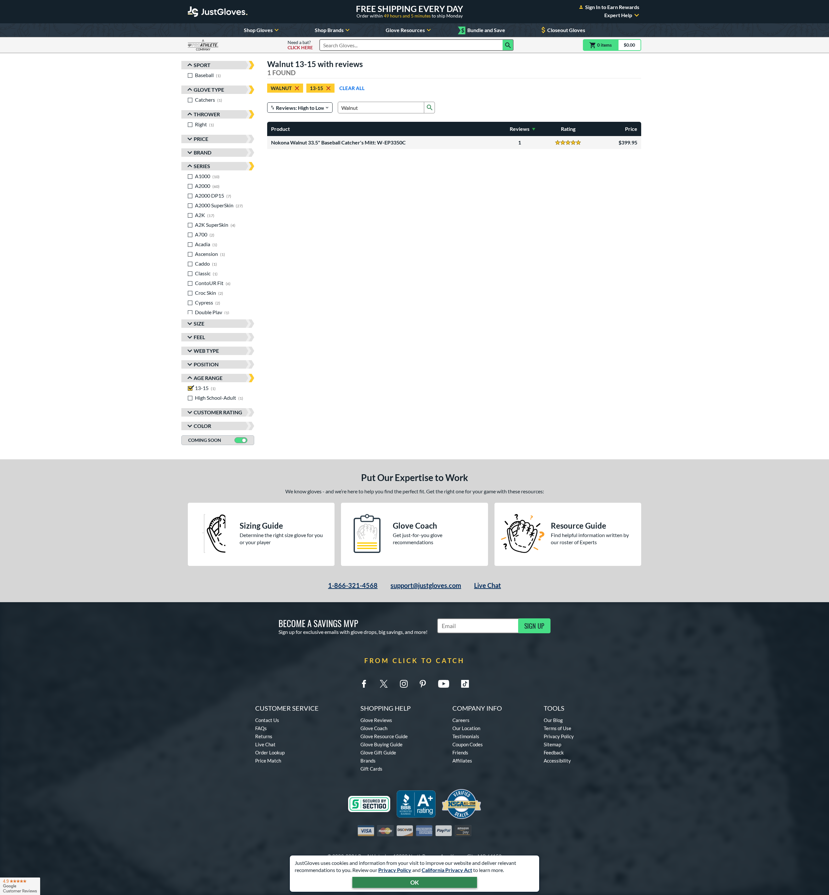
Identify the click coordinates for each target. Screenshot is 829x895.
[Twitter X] (384, 684)
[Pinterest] (423, 684)
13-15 (316, 88)
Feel (199, 337)
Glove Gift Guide (378, 752)
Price (201, 139)
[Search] (508, 45)
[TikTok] (465, 684)
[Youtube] (443, 684)
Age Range (208, 378)
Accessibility (557, 760)
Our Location (466, 728)
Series (202, 166)
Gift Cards (371, 769)
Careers (461, 720)
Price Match (268, 760)
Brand (202, 152)
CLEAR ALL (352, 88)
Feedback (554, 752)
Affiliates (462, 760)
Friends (460, 752)
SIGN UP (534, 626)
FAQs (261, 728)
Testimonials (465, 736)
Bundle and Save (483, 30)
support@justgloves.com (426, 585)
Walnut (281, 88)
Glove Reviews (376, 720)
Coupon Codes (467, 744)
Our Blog (553, 720)
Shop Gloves (258, 30)
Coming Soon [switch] (204, 440)
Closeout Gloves (566, 30)
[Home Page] (217, 11)
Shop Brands (329, 30)
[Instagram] (404, 684)
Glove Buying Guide (381, 744)
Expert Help (618, 15)
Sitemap (552, 744)
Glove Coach (373, 728)
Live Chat (487, 585)
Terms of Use (557, 728)
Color (202, 426)
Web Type (206, 351)
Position (206, 364)
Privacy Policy (394, 870)
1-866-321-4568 (353, 585)
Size (199, 323)
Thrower (207, 114)
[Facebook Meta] (364, 684)
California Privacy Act (447, 870)
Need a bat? (300, 45)
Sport (202, 65)
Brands (368, 760)
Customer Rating (218, 412)
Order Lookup (270, 752)
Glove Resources (405, 30)
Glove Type (209, 89)
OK (414, 882)
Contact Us (267, 720)
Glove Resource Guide (384, 736)
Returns (263, 736)
